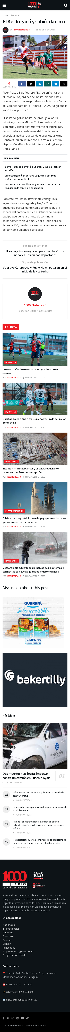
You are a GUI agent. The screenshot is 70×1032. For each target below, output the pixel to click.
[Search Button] (65, 5)
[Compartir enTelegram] (55, 83)
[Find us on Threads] (17, 1018)
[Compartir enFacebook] (22, 83)
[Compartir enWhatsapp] (47, 83)
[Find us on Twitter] (7, 1018)
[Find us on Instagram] (13, 1018)
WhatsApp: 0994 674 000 (19, 992)
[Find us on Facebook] (3, 1018)
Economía (8, 936)
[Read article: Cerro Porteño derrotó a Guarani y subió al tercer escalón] (35, 349)
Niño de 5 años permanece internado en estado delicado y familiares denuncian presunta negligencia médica (38, 825)
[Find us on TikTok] (27, 1018)
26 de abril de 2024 (45, 29)
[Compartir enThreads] (63, 83)
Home (5, 15)
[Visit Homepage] (35, 5)
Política (7, 940)
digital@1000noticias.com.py (21, 999)
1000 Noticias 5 (22, 29)
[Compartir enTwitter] (31, 83)
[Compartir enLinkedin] (39, 83)
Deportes (15, 15)
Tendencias (9, 947)
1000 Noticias (16, 1025)
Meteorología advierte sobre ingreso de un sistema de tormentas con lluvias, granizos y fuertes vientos (39, 841)
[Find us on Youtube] (22, 1018)
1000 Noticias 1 (14, 477)
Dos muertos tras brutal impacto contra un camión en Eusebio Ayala (26, 775)
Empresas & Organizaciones (18, 951)
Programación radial (14, 955)
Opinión (7, 943)
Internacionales (14, 511)
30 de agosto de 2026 (34, 378)
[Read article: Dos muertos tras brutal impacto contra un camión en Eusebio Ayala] (35, 746)
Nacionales (11, 461)
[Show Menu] (4, 5)
